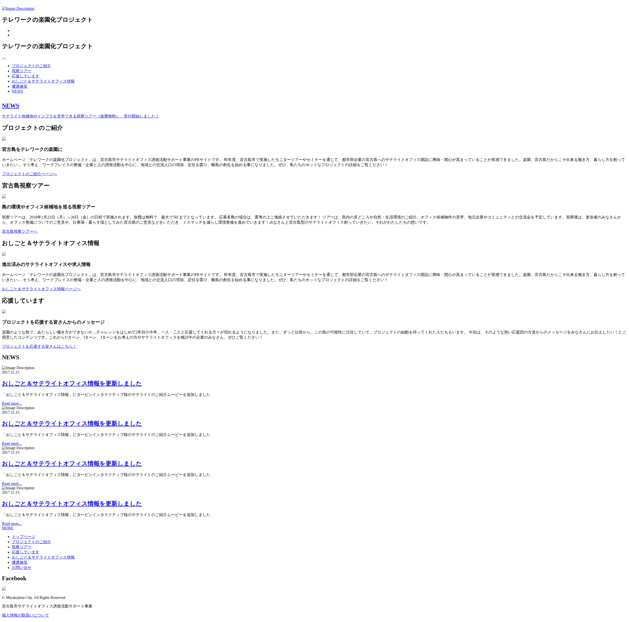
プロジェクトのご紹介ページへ (29, 174)
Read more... (12, 403)
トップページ (23, 537)
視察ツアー (21, 71)
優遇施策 (20, 86)
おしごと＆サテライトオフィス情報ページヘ (41, 289)
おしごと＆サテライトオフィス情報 (43, 81)
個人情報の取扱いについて (25, 615)
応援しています (25, 76)
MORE (8, 528)
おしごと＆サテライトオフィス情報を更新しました (72, 383)
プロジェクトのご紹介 (31, 66)
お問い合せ (21, 567)
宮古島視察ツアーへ (19, 231)
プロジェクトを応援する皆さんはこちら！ (39, 346)
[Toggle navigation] (4, 58)
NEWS (17, 91)
